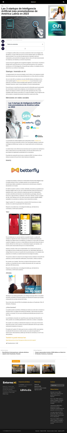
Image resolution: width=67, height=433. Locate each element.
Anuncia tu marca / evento (40, 387)
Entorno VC (8, 430)
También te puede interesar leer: (16, 337)
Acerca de (36, 384)
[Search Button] (63, 2)
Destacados (15, 365)
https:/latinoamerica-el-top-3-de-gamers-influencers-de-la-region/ (21, 340)
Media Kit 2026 (37, 386)
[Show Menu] (3, 2)
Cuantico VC (38, 140)
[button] (2, 41)
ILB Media (22, 384)
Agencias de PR (38, 389)
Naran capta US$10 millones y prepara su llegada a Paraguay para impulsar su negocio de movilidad (33, 370)
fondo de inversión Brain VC (23, 80)
